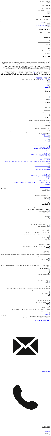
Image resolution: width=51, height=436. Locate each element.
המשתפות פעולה (40, 78)
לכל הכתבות (47, 314)
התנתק (48, 84)
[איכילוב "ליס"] (47, 136)
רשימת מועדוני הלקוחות (45, 79)
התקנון (45, 77)
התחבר (48, 12)
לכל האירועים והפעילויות (45, 187)
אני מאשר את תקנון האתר (43, 60)
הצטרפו (48, 81)
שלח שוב (42, 22)
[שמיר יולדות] (47, 139)
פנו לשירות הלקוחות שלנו (40, 25)
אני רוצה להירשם (46, 319)
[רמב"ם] (48, 141)
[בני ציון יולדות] (47, 135)
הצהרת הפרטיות (39, 77)
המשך (49, 24)
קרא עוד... (22, 63)
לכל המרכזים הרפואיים (45, 134)
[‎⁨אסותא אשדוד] (47, 140)
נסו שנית (48, 25)
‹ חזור (49, 2)
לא (45, 53)
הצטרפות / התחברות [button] (44, 1)
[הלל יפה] (48, 137)
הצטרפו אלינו (47, 431)
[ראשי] (47, 87)
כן (48, 53)
